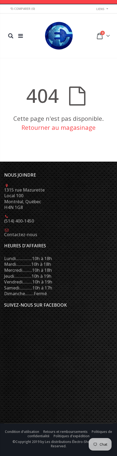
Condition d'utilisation (22, 431)
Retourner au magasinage (58, 127)
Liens (100, 9)
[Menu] (20, 35)
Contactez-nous (20, 235)
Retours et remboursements (65, 431)
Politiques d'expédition (72, 436)
